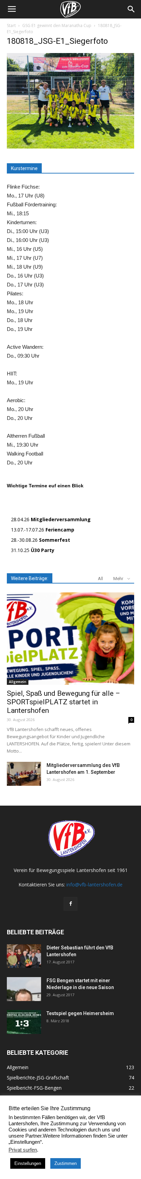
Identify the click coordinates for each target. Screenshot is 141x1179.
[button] (131, 9)
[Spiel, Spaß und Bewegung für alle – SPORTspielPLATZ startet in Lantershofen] (70, 638)
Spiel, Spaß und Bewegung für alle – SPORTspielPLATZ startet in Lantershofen (63, 702)
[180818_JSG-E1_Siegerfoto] (70, 147)
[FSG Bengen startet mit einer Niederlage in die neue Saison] (24, 989)
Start (11, 25)
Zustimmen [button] (65, 1163)
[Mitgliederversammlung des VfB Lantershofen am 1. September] (24, 774)
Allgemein (17, 681)
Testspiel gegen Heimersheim (80, 1013)
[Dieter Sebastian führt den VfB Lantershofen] (24, 956)
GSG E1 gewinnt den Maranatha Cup (56, 25)
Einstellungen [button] (27, 1163)
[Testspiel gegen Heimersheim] (24, 1022)
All (100, 578)
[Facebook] (70, 904)
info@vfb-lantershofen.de (94, 884)
